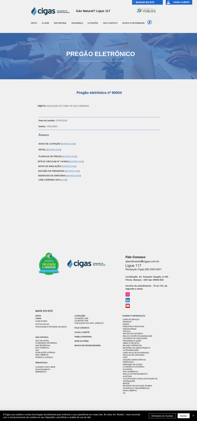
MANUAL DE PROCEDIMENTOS (135, 374)
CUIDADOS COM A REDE (45, 367)
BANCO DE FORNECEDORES (87, 345)
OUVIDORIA (128, 369)
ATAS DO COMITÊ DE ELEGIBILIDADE (137, 336)
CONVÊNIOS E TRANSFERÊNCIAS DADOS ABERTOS (136, 389)
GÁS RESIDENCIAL (42, 345)
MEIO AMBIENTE (41, 355)
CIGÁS (38, 318)
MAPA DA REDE (81, 341)
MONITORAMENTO (42, 369)
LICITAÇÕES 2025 (81, 321)
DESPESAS (127, 322)
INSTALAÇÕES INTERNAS (45, 352)
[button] (45, 23)
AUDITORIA (127, 376)
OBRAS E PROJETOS (131, 343)
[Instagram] (128, 294)
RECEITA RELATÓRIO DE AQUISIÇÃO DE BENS (137, 384)
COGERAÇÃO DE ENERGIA (46, 343)
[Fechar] (193, 416)
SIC (124, 393)
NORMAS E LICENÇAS (44, 357)
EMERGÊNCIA (40, 372)
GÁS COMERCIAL (42, 348)
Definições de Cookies (162, 415)
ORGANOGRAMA (129, 329)
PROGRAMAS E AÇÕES (132, 341)
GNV (37, 350)
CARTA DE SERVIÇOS (131, 319)
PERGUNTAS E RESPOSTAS (133, 326)
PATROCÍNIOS (128, 362)
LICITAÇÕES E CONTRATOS (133, 367)
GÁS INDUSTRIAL (42, 341)
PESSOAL (127, 331)
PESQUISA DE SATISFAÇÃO (134, 355)
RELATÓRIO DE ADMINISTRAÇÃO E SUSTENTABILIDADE (136, 349)
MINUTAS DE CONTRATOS (133, 333)
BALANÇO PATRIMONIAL (132, 345)
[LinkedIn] (128, 300)
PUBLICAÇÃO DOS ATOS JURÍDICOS (89, 323)
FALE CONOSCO (81, 328)
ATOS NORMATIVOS (130, 372)
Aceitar (183, 415)
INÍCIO (38, 316)
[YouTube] (128, 306)
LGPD (125, 357)
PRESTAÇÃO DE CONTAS (132, 364)
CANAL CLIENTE (81, 332)
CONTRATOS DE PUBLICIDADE (135, 338)
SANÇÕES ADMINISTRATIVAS (134, 360)
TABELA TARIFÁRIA (83, 337)
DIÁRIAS (126, 324)
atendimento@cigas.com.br (142, 261)
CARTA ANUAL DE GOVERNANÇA (136, 353)
